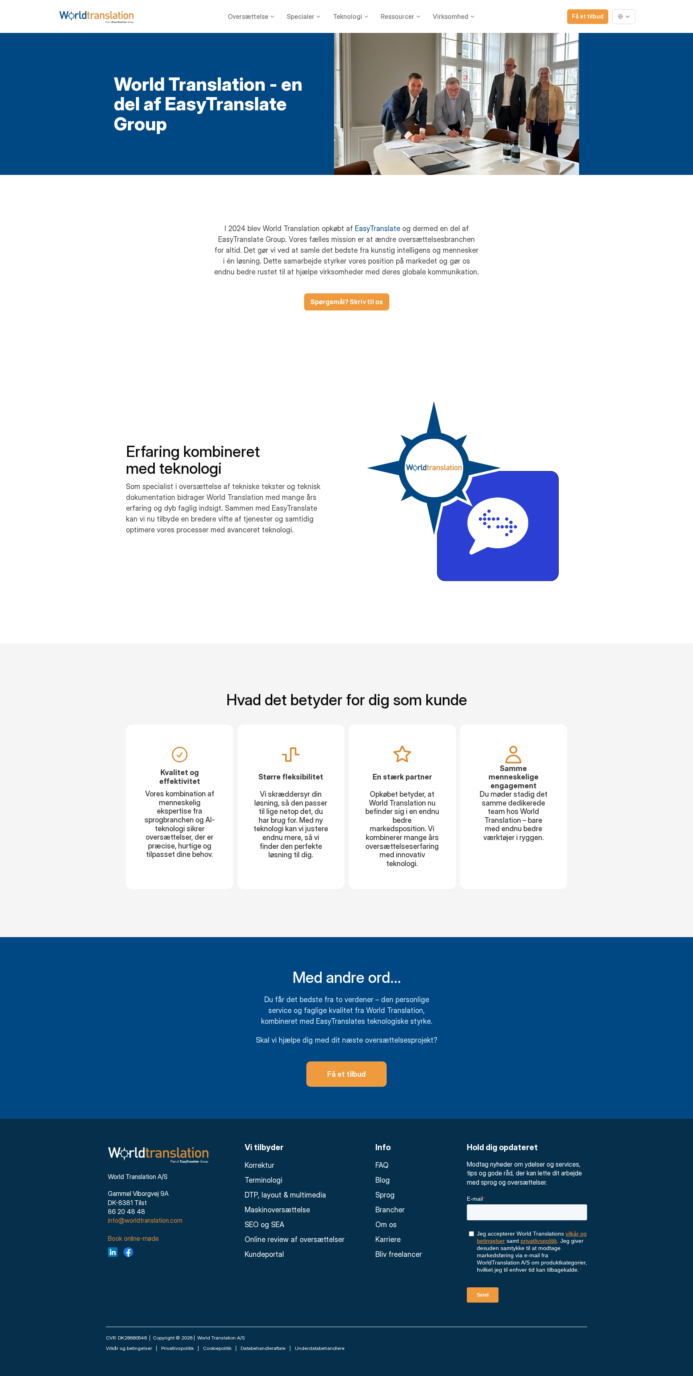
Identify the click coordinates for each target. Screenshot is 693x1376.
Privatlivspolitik (177, 1348)
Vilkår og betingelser (129, 1348)
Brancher (390, 1210)
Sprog (385, 1195)
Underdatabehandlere (319, 1348)
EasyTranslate (377, 228)
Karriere (388, 1239)
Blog (382, 1180)
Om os (386, 1224)
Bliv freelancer (398, 1254)
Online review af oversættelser (294, 1239)
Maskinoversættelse (277, 1210)
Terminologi (263, 1180)
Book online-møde (133, 1238)
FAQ (382, 1165)
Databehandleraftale (263, 1348)
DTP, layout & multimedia (285, 1195)
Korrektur (259, 1165)
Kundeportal (264, 1254)
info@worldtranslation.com (145, 1220)
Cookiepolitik (217, 1348)
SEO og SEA (264, 1224)
